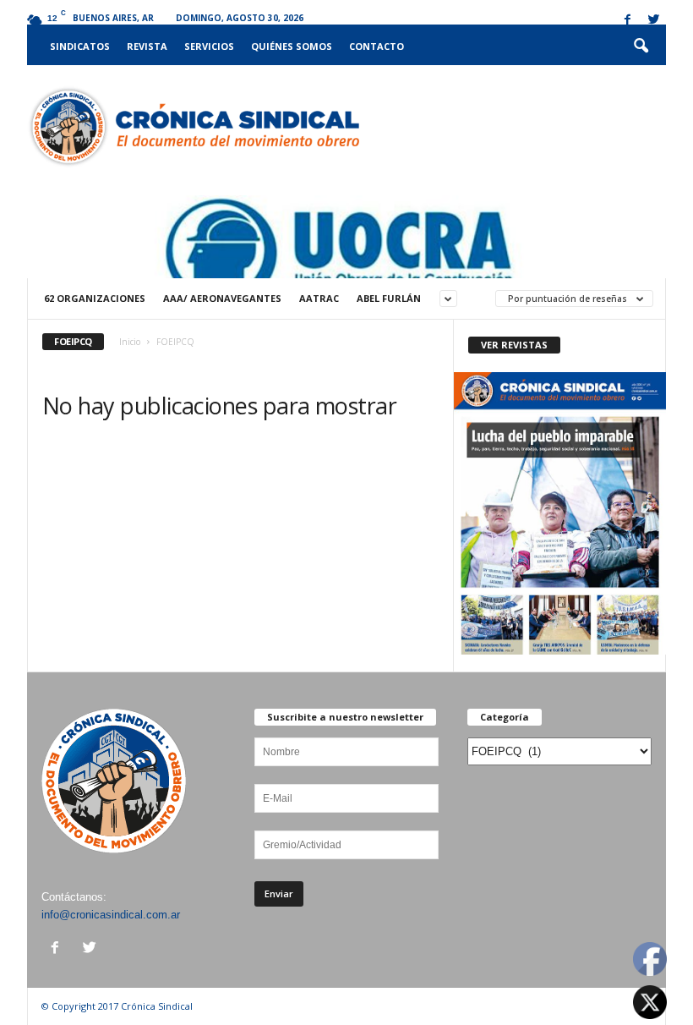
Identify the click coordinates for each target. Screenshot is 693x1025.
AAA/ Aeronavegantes (222, 298)
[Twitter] (653, 20)
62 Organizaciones (94, 298)
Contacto (376, 46)
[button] (640, 46)
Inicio (129, 342)
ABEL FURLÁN (389, 298)
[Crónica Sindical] (193, 127)
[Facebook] (627, 20)
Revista (147, 46)
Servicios (209, 46)
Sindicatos (80, 46)
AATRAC (319, 298)
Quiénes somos (291, 46)
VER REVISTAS (514, 344)
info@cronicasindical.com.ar (110, 914)
